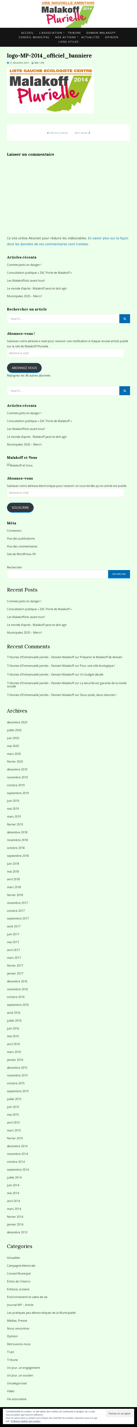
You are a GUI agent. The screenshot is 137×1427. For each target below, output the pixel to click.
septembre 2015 (18, 1091)
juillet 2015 (14, 1099)
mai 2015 (13, 1115)
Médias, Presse (17, 1321)
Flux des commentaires (22, 546)
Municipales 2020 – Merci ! (24, 296)
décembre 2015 (17, 1068)
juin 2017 (13, 934)
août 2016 (13, 1013)
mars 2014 (14, 1209)
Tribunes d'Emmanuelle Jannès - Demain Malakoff (40, 657)
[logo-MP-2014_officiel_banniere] (50, 90)
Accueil (27, 32)
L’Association (50, 32)
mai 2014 (13, 1193)
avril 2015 (13, 1122)
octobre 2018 (16, 848)
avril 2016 (13, 1044)
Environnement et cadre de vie (27, 1297)
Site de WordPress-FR (21, 554)
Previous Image (59, 133)
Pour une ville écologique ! (97, 666)
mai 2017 (13, 942)
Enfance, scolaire (18, 1289)
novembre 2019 (17, 777)
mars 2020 (14, 754)
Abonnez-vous (24, 368)
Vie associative (16, 1399)
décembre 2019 (17, 769)
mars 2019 (14, 816)
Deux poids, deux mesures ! (98, 695)
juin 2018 (13, 864)
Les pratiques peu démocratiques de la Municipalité (41, 1313)
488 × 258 (39, 62)
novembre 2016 (17, 989)
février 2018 (15, 895)
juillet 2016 (14, 1021)
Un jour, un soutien (20, 1375)
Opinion (111, 37)
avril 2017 (13, 950)
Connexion (14, 531)
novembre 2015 (17, 1075)
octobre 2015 (16, 1083)
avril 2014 (13, 1201)
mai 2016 (13, 1036)
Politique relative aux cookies (25, 1421)
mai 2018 (13, 871)
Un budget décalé (91, 674)
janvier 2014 (15, 1224)
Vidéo (10, 1391)
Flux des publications (21, 538)
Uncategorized (17, 1383)
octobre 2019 (16, 785)
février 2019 (15, 824)
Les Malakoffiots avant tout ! (26, 280)
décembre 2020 (17, 722)
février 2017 (15, 966)
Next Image (81, 133)
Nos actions (65, 37)
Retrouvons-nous (19, 1344)
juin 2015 (13, 1107)
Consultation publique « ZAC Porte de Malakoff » (39, 273)
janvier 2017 (15, 973)
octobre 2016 (16, 997)
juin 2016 (13, 1028)
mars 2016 (14, 1052)
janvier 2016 (15, 1060)
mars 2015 (14, 1130)
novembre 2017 (17, 903)
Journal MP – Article (20, 1305)
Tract (10, 1352)
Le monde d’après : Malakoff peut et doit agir (37, 288)
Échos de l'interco (18, 1281)
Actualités (90, 37)
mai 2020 (13, 746)
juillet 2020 (14, 730)
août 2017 (13, 926)
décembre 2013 (17, 1232)
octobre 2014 (16, 1162)
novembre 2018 (17, 840)
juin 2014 (13, 1185)
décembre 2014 (17, 1146)
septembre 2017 (18, 918)
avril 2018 (13, 879)
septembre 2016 (18, 1005)
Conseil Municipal (34, 37)
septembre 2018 (18, 856)
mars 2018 (14, 887)
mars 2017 (14, 958)
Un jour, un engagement (23, 1368)
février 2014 (15, 1217)
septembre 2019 (18, 793)
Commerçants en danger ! (24, 265)
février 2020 (15, 761)
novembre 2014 (17, 1154)
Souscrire (20, 507)
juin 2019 (13, 801)
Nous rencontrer (18, 1328)
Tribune (74, 32)
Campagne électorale (21, 1266)
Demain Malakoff (101, 32)
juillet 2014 (14, 1177)
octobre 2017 (16, 911)
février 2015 (15, 1138)
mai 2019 (13, 809)
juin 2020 (13, 738)
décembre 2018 (17, 832)
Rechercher (14, 567)
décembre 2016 (17, 981)
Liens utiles (68, 41)
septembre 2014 (18, 1170)
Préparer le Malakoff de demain (101, 657)
